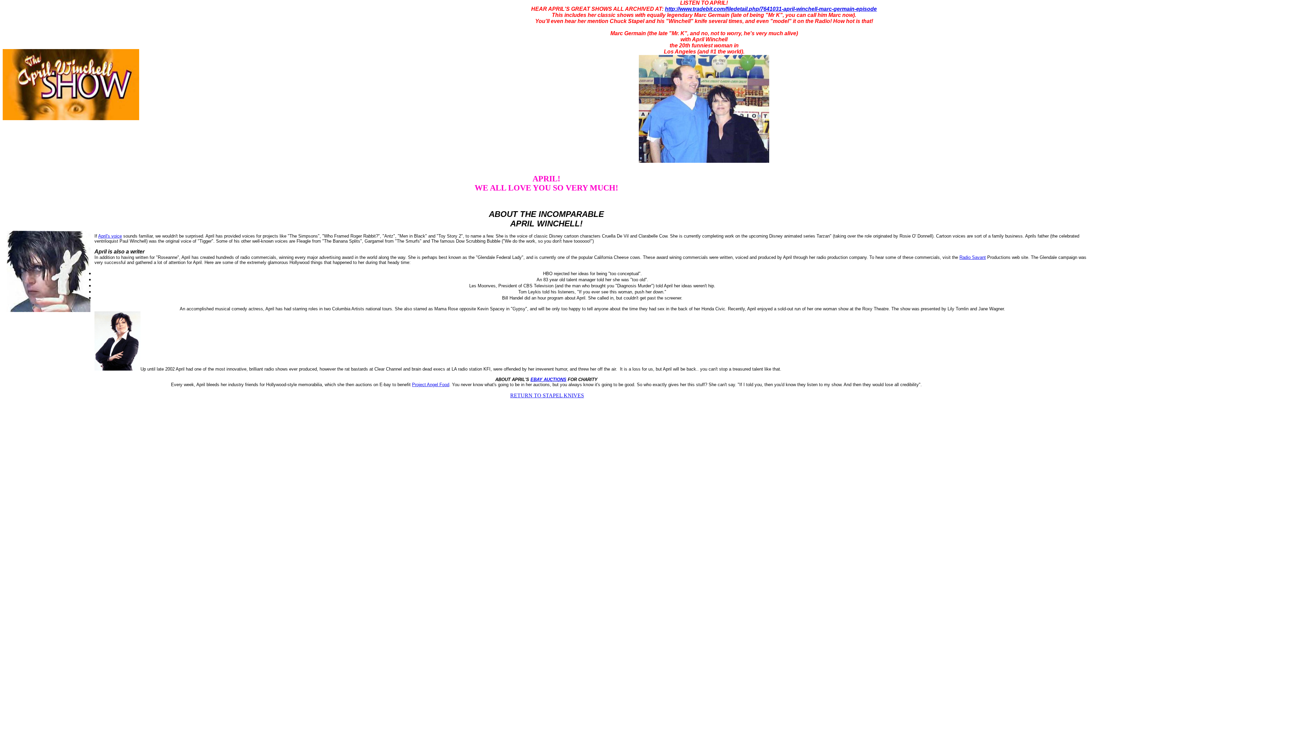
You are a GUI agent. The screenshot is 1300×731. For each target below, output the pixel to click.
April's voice (110, 236)
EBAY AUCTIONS (548, 379)
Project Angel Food (430, 384)
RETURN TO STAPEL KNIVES (547, 395)
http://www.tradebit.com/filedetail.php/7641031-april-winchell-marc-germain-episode (771, 9)
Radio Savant (972, 257)
